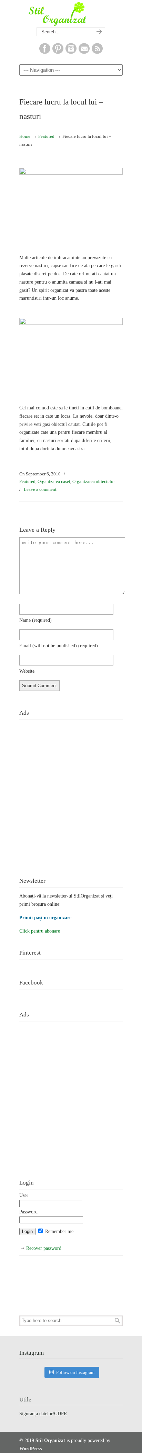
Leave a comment (40, 489)
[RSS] (97, 52)
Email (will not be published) (58, 645)
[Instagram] (71, 52)
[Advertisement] (71, 793)
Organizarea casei (54, 481)
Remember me (58, 1231)
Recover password (43, 1248)
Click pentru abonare (39, 931)
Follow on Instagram (75, 1372)
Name (35, 620)
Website (26, 671)
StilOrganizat (71, 14)
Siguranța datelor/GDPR (43, 1413)
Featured (46, 136)
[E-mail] (84, 52)
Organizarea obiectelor (93, 481)
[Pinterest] (57, 52)
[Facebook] (44, 52)
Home (24, 136)
